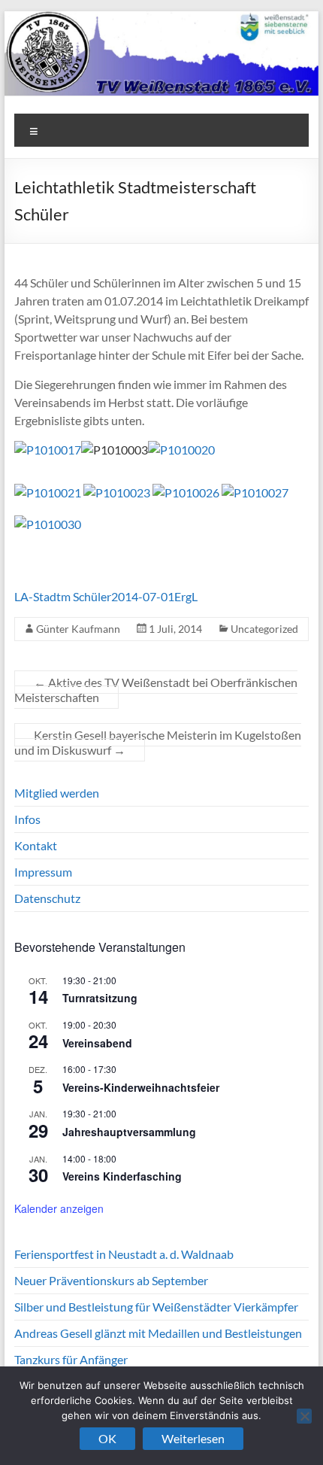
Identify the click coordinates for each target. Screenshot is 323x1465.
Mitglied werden (56, 793)
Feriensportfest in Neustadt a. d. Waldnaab (124, 1254)
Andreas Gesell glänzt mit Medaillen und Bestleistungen (158, 1333)
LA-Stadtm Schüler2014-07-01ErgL (106, 596)
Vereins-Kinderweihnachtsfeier (140, 1087)
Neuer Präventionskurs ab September (111, 1280)
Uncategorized (264, 628)
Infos (27, 819)
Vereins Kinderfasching (122, 1176)
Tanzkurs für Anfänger (71, 1359)
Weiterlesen (193, 1438)
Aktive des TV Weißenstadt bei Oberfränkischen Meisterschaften (155, 689)
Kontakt (35, 845)
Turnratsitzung (99, 997)
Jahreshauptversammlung (129, 1131)
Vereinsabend (97, 1042)
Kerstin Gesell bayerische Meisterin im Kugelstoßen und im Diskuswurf (157, 742)
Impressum (43, 872)
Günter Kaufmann (78, 628)
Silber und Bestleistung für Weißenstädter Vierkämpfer (156, 1306)
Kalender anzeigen (59, 1208)
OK (107, 1438)
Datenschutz (47, 898)
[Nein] (304, 1416)
